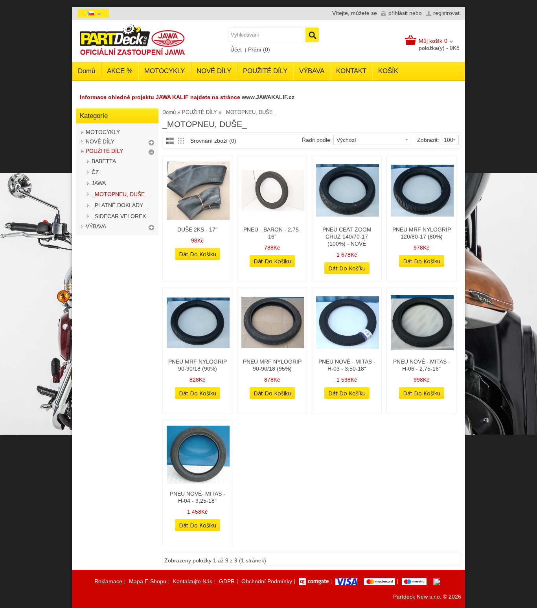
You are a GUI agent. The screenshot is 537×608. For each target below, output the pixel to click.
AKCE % (119, 71)
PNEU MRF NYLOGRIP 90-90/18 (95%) (272, 365)
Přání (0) (259, 49)
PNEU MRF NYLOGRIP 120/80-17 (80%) (421, 233)
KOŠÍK (388, 71)
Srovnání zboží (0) (213, 141)
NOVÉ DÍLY (214, 71)
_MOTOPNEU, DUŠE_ (120, 194)
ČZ (95, 172)
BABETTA (104, 161)
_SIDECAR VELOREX (119, 216)
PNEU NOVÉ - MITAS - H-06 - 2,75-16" (421, 365)
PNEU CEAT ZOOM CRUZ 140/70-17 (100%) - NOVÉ (346, 236)
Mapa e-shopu (147, 581)
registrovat (446, 13)
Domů (86, 71)
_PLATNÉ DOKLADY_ (119, 205)
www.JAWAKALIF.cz (268, 97)
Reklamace (108, 581)
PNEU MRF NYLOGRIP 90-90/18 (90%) (197, 365)
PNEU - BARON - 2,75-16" (272, 233)
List (170, 140)
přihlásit (398, 13)
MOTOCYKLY (164, 71)
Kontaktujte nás (192, 581)
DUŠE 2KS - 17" (197, 229)
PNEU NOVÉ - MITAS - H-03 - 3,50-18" (346, 365)
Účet (236, 49)
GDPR (227, 581)
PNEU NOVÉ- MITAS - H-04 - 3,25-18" (197, 497)
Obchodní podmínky (266, 581)
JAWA (99, 183)
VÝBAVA (311, 71)
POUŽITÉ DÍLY (265, 71)
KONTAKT (351, 71)
